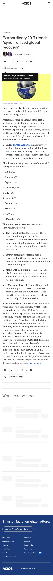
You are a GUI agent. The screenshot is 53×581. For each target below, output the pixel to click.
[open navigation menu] (3, 3)
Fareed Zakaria (21, 145)
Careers (5, 545)
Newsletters (6, 553)
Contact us (6, 549)
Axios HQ (27, 541)
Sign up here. (35, 363)
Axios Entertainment (9, 557)
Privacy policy (29, 545)
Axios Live (27, 537)
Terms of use (28, 549)
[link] (5, 61)
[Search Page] (49, 3)
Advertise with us (8, 541)
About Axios (6, 537)
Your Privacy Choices (31, 553)
